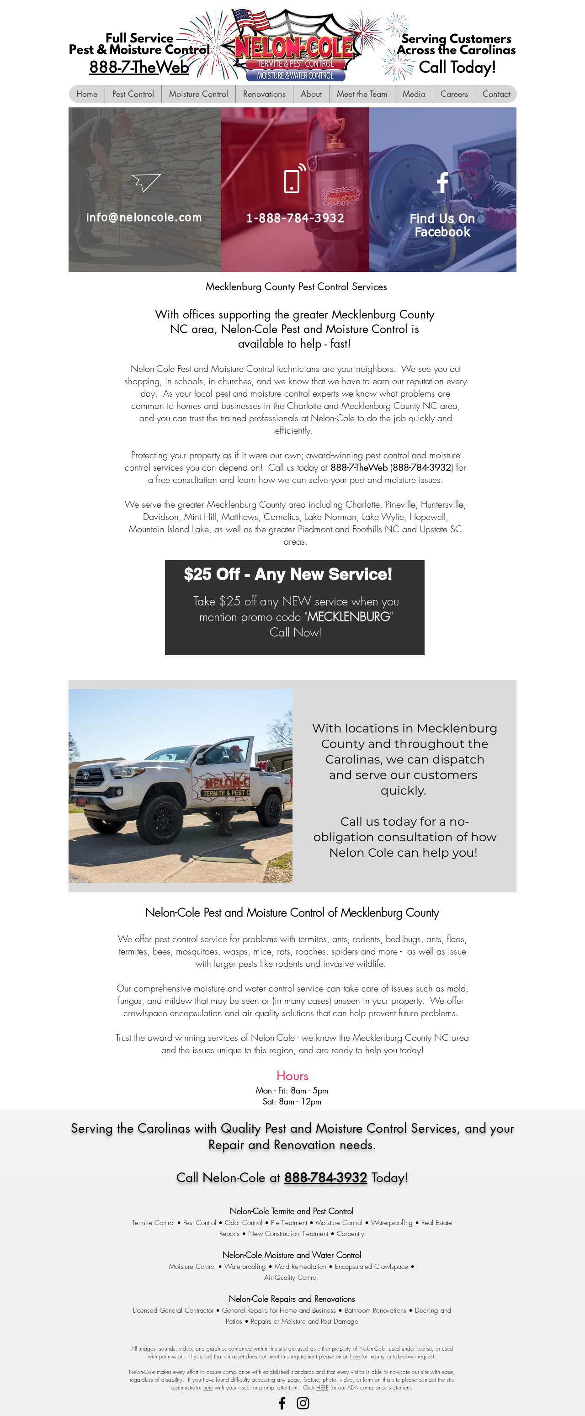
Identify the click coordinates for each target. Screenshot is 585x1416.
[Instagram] (303, 1403)
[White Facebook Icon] (443, 182)
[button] (414, 94)
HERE (322, 1387)
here (355, 1356)
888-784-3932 (325, 1177)
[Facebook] (282, 1403)
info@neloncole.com (144, 217)
